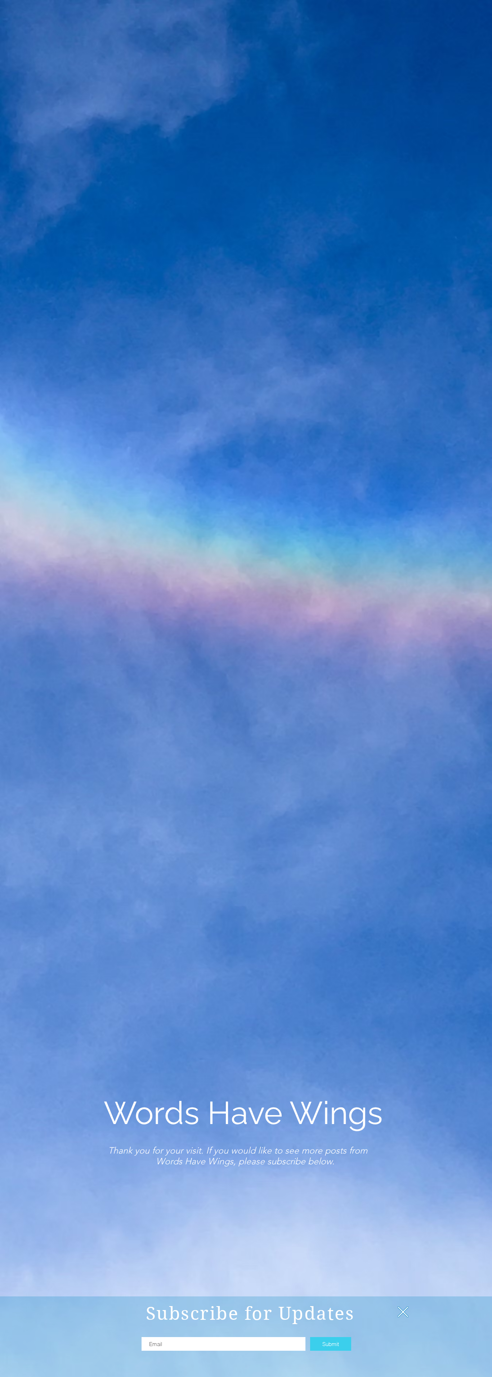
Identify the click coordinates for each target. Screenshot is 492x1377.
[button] (403, 1311)
